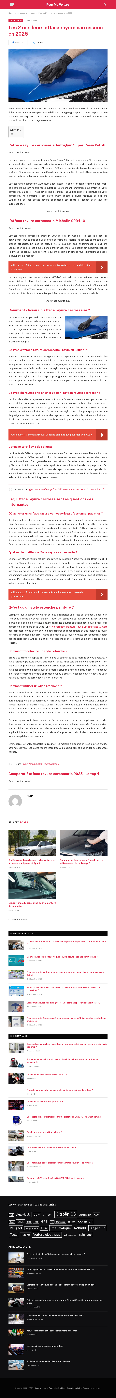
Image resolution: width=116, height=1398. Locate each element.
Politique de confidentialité (70, 1388)
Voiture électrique (47, 1234)
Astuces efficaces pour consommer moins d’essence (52, 1331)
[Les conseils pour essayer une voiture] (16, 1349)
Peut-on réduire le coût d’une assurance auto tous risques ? (56, 1254)
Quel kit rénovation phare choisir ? (41, 763)
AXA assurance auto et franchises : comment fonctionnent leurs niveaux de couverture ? (63, 988)
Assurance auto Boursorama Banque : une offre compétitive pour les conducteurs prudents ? (66, 1019)
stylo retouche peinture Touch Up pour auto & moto (78, 626)
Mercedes (60, 1222)
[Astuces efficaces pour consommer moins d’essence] (16, 1334)
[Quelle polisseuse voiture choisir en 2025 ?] (16, 1078)
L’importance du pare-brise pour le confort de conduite (32, 904)
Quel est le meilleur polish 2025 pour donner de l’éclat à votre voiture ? (66, 489)
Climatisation (85, 1215)
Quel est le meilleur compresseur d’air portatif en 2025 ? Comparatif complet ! (65, 1117)
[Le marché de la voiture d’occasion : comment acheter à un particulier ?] (16, 1288)
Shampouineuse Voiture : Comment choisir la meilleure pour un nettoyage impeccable (62, 1060)
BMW (37, 1214)
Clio (96, 1214)
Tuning (25, 1234)
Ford (36, 1222)
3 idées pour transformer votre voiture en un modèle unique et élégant (31, 862)
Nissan (71, 1221)
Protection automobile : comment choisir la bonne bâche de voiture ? (60, 1090)
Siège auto (97, 1228)
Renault (80, 1228)
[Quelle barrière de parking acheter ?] (16, 1135)
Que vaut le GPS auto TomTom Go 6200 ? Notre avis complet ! (56, 1178)
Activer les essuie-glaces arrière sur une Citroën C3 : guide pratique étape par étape (65, 1301)
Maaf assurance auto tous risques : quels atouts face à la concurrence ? (62, 957)
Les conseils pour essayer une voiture (45, 1346)
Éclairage (85, 1234)
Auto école (23, 1214)
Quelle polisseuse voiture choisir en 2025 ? (47, 1075)
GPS (44, 1221)
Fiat (29, 1222)
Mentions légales (38, 1388)
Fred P (29, 796)
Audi (11, 1215)
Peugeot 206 (31, 1228)
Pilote (44, 1228)
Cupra (12, 1222)
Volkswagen (70, 1235)
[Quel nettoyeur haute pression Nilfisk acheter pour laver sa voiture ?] (16, 1166)
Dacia (20, 1221)
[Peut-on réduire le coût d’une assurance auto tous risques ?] (16, 1257)
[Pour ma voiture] (58, 4)
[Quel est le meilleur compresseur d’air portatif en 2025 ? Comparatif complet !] (16, 1120)
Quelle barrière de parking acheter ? (44, 1132)
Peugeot (16, 1228)
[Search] (104, 4)
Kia (52, 1222)
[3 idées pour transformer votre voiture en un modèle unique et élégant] (32, 843)
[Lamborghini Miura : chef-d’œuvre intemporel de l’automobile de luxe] (16, 1273)
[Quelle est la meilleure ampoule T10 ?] (16, 1105)
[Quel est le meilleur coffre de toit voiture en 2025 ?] (16, 1151)
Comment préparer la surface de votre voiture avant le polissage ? (81, 862)
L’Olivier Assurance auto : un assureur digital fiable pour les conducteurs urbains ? (66, 942)
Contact (52, 1388)
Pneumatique (61, 1228)
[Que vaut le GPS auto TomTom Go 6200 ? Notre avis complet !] (16, 1181)
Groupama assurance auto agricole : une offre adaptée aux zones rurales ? (63, 1003)
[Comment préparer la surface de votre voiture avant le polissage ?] (84, 843)
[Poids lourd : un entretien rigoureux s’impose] (16, 1365)
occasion (85, 1221)
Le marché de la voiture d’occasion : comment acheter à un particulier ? (61, 1285)
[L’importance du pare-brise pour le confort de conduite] (32, 885)
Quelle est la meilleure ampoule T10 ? (45, 1101)
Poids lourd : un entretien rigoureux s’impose (48, 1361)
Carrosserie (16, 20)
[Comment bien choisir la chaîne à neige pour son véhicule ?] (16, 1319)
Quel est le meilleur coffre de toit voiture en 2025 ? (51, 1147)
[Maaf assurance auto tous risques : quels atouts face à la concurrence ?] (16, 960)
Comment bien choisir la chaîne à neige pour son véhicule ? (56, 1315)
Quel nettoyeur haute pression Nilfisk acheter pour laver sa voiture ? (60, 1163)
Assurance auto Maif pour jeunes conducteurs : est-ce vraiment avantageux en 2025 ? (65, 973)
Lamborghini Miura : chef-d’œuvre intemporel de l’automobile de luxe (60, 1269)
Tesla (14, 1234)
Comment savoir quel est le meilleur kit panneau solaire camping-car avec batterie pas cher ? (67, 1045)
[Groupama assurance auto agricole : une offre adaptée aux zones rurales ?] (16, 1006)
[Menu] (12, 4)
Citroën (47, 1214)
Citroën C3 (66, 1214)
